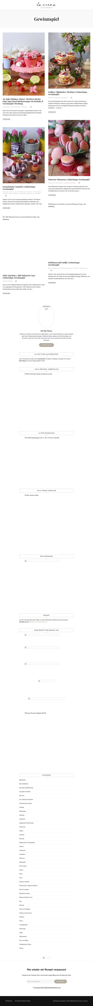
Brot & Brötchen (54, 268)
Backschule (22, 780)
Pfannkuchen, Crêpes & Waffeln (28, 885)
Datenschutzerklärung (22, 1001)
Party (11, 193)
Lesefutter (22, 854)
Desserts (21, 795)
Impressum (8, 1001)
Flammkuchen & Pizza (25, 803)
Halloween (22, 827)
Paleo (20, 874)
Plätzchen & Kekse (24, 893)
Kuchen (21, 846)
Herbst (29, 192)
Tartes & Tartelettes (24, 909)
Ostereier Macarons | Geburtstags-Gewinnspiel (69, 179)
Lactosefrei (22, 850)
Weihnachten (23, 936)
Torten (21, 921)
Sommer (17, 107)
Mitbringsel (37, 192)
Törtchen (24, 107)
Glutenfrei (6, 107)
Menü (88, 5)
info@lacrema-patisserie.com (38, 622)
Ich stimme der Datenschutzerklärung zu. (47, 988)
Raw (12, 107)
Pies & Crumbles (24, 889)
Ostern (5, 193)
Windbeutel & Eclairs (25, 944)
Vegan (21, 932)
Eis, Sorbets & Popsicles (26, 799)
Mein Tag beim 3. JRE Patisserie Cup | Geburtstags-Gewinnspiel (19, 276)
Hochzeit (21, 835)
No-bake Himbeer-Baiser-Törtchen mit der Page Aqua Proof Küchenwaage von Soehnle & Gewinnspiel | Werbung (23, 101)
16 (31, 107)
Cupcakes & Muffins (25, 792)
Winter (38, 193)
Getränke (21, 815)
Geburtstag (22, 811)
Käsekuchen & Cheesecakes (27, 842)
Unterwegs (22, 929)
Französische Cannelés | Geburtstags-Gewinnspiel (19, 187)
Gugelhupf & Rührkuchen (18, 192)
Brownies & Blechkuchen (26, 788)
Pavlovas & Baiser (24, 882)
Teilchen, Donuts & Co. (27, 193)
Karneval (21, 839)
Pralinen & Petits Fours (25, 897)
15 (71, 97)
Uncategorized (8, 281)
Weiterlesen (46, 345)
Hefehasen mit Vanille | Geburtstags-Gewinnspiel (64, 263)
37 (79, 183)
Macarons (66, 183)
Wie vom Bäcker (23, 940)
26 (16, 281)
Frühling (6, 192)
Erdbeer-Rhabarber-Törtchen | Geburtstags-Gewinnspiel (68, 93)
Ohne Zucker (22, 866)
